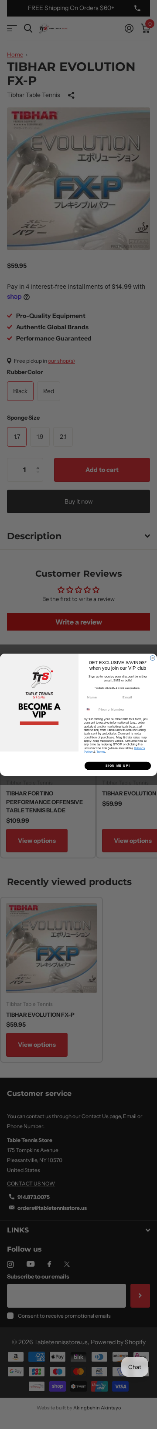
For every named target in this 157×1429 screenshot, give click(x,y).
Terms (100, 751)
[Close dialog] (152, 657)
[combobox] (90, 709)
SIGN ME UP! (118, 765)
